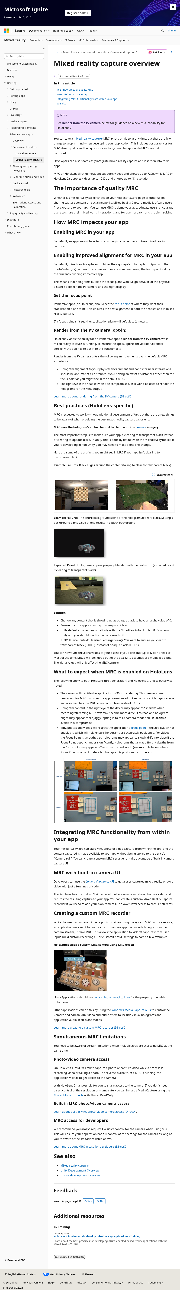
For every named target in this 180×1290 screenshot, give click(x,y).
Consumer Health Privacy (106, 1282)
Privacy (81, 1282)
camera (141, 427)
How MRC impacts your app (73, 94)
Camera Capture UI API (100, 881)
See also (61, 103)
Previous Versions (33, 1282)
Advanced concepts (94, 52)
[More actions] (171, 52)
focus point (122, 304)
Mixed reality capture (74, 1165)
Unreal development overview (80, 1175)
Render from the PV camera (81, 123)
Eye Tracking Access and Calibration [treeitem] (27, 205)
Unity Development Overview (79, 1170)
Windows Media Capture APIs (131, 1010)
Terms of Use (135, 1282)
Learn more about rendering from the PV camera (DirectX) (92, 396)
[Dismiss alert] (173, 7)
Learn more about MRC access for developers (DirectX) (90, 1147)
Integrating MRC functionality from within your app (87, 99)
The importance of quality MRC (75, 89)
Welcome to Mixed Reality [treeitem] (22, 63)
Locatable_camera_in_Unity (112, 997)
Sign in (172, 30)
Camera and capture (122, 52)
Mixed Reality (71, 52)
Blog (50, 1282)
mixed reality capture (88, 138)
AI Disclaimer (10, 1282)
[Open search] (162, 31)
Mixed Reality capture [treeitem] (28, 160)
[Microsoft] (6, 30)
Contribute (66, 1282)
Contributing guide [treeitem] (18, 226)
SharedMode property (68, 1095)
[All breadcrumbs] (57, 52)
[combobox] (24, 56)
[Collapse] (44, 49)
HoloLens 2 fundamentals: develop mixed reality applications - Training (97, 1236)
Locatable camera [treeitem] (25, 153)
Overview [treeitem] (18, 140)
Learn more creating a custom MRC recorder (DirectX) (90, 1027)
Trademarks (154, 1282)
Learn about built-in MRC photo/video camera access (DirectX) (95, 1112)
